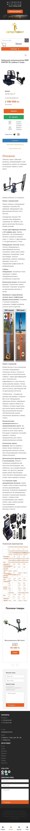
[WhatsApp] (18, 134)
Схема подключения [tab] (15, 148)
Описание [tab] (15, 140)
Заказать (14, 111)
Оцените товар (10, 684)
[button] (26, 67)
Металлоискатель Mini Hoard (14, 640)
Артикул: (7, 91)
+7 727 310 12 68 (14, 4)
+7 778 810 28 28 (14, 2)
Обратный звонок (15, 11)
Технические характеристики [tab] (15, 144)
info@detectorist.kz (6, 732)
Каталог (14, 49)
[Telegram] (14, 134)
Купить (15, 652)
